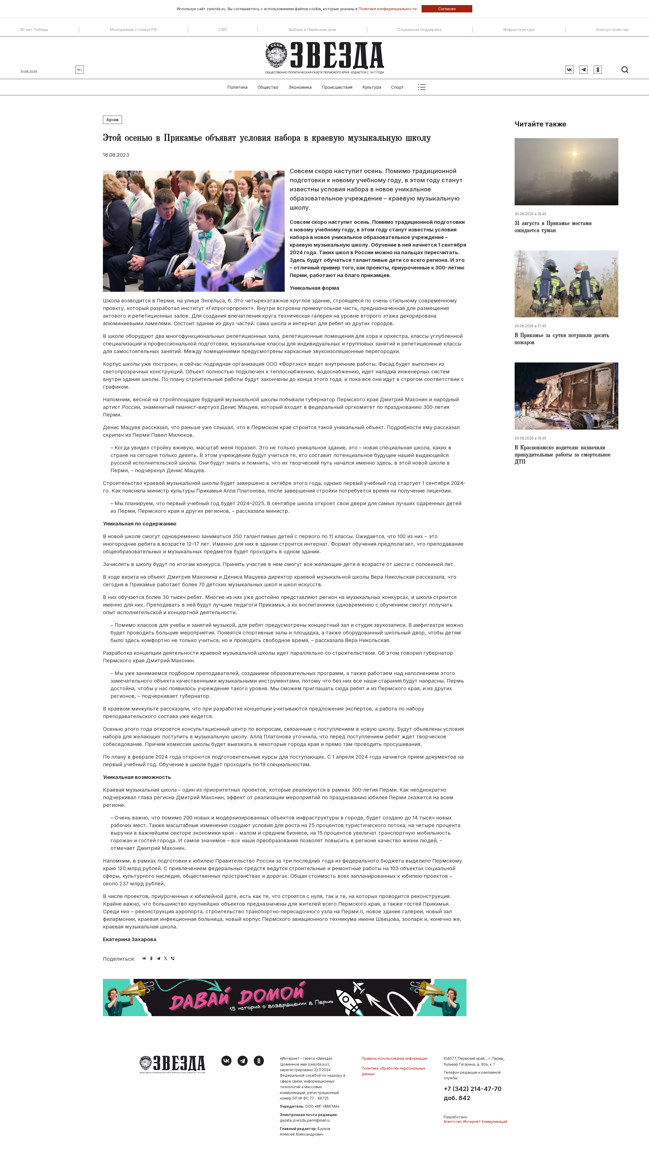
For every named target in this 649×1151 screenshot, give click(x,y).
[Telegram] (158, 958)
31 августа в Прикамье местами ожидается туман (553, 228)
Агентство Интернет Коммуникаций (475, 1121)
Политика (237, 87)
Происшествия (337, 87)
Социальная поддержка (419, 29)
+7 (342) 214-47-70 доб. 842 (472, 1093)
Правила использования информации (394, 1058)
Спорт (397, 87)
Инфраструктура (519, 29)
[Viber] (173, 958)
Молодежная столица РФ (133, 29)
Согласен (447, 8)
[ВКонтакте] (144, 958)
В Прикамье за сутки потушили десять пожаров (562, 340)
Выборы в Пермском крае (312, 29)
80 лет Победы (34, 29)
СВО (223, 29)
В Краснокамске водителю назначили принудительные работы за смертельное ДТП (562, 455)
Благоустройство (612, 29)
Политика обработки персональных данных (393, 1071)
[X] (166, 958)
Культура (372, 87)
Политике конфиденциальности (387, 8)
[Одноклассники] (151, 958)
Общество (268, 87)
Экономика (300, 87)
